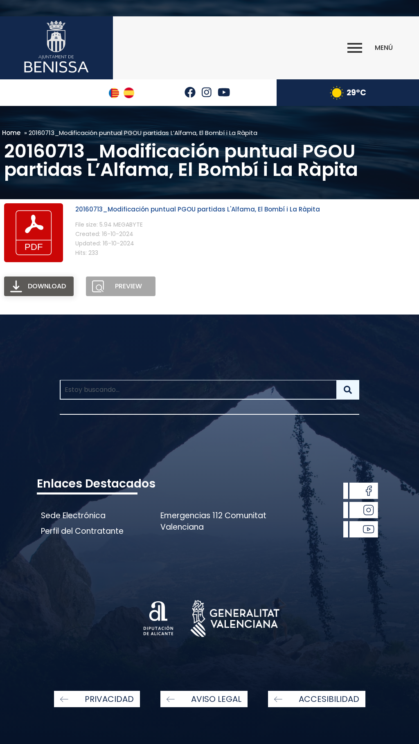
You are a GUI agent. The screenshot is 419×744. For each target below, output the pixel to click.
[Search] (347, 390)
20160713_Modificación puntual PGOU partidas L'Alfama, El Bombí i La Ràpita (197, 209)
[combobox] (198, 390)
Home (11, 132)
